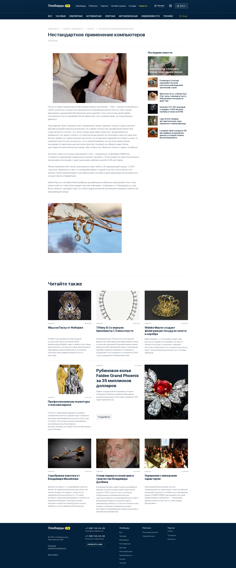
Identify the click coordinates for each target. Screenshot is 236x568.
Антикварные (94, 16)
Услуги (170, 531)
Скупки (122, 559)
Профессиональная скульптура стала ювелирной (69, 403)
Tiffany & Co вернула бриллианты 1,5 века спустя (114, 329)
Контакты (171, 539)
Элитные (110, 16)
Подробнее (104, 417)
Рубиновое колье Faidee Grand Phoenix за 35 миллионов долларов (117, 378)
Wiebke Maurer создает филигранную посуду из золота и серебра (165, 331)
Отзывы (132, 6)
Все (50, 16)
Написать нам (95, 544)
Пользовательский (150, 532)
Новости (143, 6)
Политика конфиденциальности (57, 547)
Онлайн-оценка (118, 6)
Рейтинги (93, 6)
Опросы (104, 6)
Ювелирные (75, 16)
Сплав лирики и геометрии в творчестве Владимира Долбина (115, 479)
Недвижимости (150, 16)
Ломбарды (81, 6)
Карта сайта (53, 555)
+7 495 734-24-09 (95, 528)
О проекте (172, 535)
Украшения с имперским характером (161, 477)
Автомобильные (128, 16)
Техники (168, 16)
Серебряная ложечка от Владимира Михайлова (64, 477)
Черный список (148, 536)
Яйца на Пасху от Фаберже (65, 327)
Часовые (61, 16)
